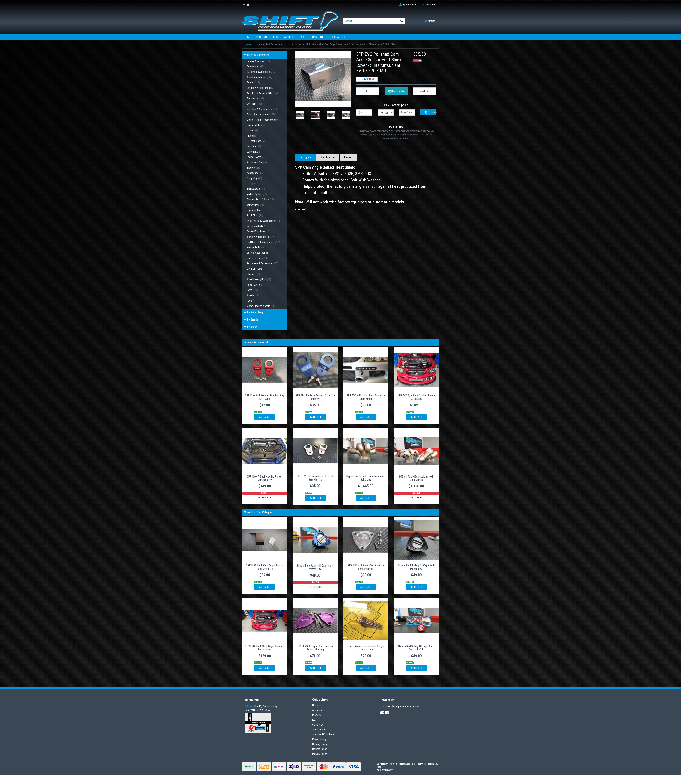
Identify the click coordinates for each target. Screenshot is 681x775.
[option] (300, 115)
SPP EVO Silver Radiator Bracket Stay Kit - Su (315, 478)
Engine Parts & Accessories (263, 119)
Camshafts (254, 151)
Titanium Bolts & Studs (260, 199)
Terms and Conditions (323, 734)
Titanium (253, 274)
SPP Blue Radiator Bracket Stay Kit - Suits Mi (315, 397)
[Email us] (244, 4)
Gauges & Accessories (260, 87)
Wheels (253, 295)
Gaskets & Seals (257, 226)
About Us (289, 37)
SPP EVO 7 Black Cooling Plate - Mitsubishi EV (264, 478)
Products (262, 37)
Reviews (348, 157)
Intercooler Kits (256, 247)
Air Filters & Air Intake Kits (262, 93)
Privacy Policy (319, 739)
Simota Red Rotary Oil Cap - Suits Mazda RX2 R (416, 647)
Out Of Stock (264, 497)
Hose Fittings (255, 284)
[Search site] (401, 21)
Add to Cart (264, 417)
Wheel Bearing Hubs (259, 279)
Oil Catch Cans (256, 141)
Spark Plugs (255, 215)
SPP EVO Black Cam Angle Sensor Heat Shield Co (264, 567)
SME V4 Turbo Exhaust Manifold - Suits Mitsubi (416, 478)
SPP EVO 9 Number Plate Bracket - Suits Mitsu (366, 397)
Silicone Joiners (258, 258)
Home (248, 37)
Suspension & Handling (261, 71)
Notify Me (398, 91)
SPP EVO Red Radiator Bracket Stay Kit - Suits (264, 397)
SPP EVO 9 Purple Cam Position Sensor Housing (315, 647)
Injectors (253, 167)
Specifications (328, 157)
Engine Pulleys (256, 210)
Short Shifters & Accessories (264, 220)
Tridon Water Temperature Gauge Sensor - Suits (366, 647)
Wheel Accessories (259, 77)
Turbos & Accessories (261, 114)
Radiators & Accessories (262, 109)
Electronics (255, 98)
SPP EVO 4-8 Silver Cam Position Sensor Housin (366, 567)
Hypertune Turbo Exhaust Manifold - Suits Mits (365, 478)
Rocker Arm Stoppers (259, 162)
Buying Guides (318, 37)
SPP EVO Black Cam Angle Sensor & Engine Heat (264, 647)
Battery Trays (255, 204)
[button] (408, 4)
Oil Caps (253, 183)
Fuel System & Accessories (263, 242)
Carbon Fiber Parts (258, 231)
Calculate (431, 112)
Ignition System (257, 194)
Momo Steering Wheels (261, 306)
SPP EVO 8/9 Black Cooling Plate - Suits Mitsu (416, 397)
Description (305, 157)
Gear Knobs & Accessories (262, 263)
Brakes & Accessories (261, 236)
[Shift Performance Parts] (290, 20)
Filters (251, 135)
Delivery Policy (319, 753)
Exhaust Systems (258, 61)
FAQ (314, 719)
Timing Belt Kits (256, 125)
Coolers (252, 130)
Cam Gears (254, 146)
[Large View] (300, 115)
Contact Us (338, 37)
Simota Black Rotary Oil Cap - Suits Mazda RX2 (416, 567)
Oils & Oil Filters (256, 268)
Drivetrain (254, 103)
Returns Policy (319, 749)
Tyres (252, 290)
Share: (361, 79)
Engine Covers (256, 157)
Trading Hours (319, 729)
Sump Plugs (254, 178)
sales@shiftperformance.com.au (400, 706)
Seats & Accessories (259, 252)
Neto (379, 767)
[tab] (305, 157)
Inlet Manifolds (256, 188)
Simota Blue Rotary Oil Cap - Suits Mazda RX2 (315, 567)
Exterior (253, 82)
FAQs (302, 37)
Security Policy (319, 744)
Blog (275, 37)
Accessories (256, 66)
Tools (251, 300)
